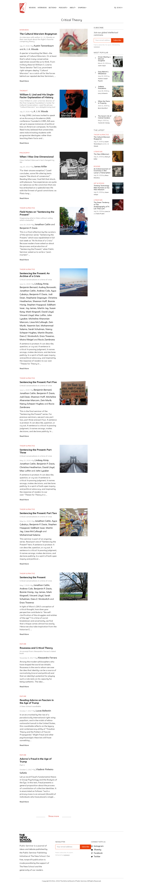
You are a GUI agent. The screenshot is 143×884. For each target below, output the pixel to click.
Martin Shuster (45, 333)
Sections (52, 7)
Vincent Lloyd (27, 315)
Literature (98, 151)
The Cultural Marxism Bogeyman (38, 34)
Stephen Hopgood (36, 305)
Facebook (98, 853)
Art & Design (99, 183)
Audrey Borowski (47, 287)
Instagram (98, 846)
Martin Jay (42, 308)
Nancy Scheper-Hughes (32, 404)
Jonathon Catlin (42, 225)
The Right (24, 90)
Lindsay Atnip (41, 284)
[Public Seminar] (23, 7)
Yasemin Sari (33, 326)
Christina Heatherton (30, 467)
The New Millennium (101, 154)
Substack (97, 47)
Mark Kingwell (33, 312)
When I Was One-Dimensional (37, 157)
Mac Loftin (40, 315)
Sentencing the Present (32, 578)
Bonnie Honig (26, 592)
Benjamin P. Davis (28, 228)
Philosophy (25, 153)
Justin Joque (102, 65)
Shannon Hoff (40, 301)
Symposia (82, 7)
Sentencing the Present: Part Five (38, 382)
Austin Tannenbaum (44, 46)
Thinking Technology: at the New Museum (101, 187)
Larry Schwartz (103, 93)
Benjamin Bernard (28, 287)
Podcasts (63, 7)
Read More (24, 81)
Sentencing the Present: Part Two (38, 513)
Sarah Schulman (36, 329)
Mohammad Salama (30, 535)
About (72, 7)
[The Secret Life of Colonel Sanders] (117, 120)
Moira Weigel (26, 340)
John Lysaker (42, 471)
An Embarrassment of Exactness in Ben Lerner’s (102, 171)
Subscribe (117, 40)
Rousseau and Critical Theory (36, 648)
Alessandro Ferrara (47, 658)
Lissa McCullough (38, 322)
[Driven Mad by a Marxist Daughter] (117, 61)
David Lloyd (47, 312)
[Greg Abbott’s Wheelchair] (117, 76)
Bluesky (97, 850)
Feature (23, 644)
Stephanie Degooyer (36, 298)
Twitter (96, 857)
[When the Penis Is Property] (117, 106)
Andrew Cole (43, 291)
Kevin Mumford (102, 108)
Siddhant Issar (37, 528)
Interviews (42, 7)
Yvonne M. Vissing (103, 123)
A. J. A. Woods (31, 49)
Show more (53, 816)
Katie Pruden (100, 213)
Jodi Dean (25, 397)
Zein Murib (45, 401)
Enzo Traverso (47, 336)
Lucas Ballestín (43, 711)
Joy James (31, 308)
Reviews (32, 7)
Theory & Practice (27, 208)
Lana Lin (107, 211)
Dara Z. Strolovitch (29, 336)
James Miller (40, 167)
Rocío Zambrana (46, 340)
